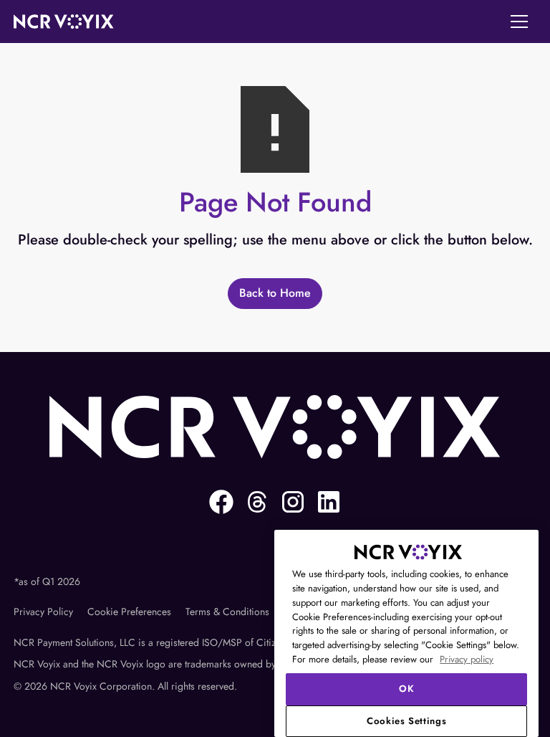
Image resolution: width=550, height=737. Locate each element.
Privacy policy (466, 659)
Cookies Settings (407, 721)
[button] (519, 21)
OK (406, 688)
